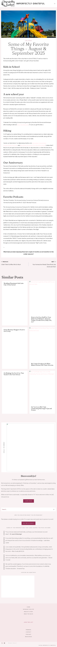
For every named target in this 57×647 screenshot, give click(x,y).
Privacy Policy (12, 643)
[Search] (54, 509)
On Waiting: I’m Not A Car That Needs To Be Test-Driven (14, 373)
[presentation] (42, 298)
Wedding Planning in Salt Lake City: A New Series (14, 284)
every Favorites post (22, 124)
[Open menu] (54, 3)
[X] (2, 643)
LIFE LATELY (28, 40)
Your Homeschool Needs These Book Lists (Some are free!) (44, 264)
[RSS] (4, 643)
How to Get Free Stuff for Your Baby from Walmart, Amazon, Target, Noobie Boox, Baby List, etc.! (41, 319)
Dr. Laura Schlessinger (16, 534)
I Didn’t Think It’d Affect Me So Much (11, 263)
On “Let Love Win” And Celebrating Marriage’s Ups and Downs (41, 408)
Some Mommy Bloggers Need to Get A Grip (14, 330)
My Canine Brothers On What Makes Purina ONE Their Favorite (42, 364)
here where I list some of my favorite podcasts (33, 145)
